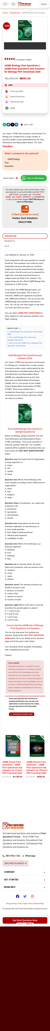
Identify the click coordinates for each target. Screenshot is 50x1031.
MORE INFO (9, 887)
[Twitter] (25, 896)
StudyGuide (15, 13)
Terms (19, 904)
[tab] (25, 872)
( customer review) (23, 59)
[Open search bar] (13, 4)
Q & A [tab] (7, 246)
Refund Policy (39, 904)
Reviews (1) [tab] (10, 241)
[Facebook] (17, 896)
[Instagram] (32, 896)
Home (5, 13)
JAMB (10, 85)
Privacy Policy (11, 904)
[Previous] (6, 44)
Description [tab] (10, 236)
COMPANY (9, 872)
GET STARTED (11, 879)
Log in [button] (44, 4)
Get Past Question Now (25, 920)
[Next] (14, 44)
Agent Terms (28, 904)
